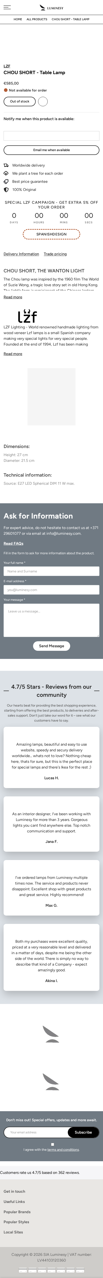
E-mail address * (15, 581)
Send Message (51, 646)
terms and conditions (63, 1150)
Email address (15, 127)
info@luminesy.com (63, 533)
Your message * (14, 599)
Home (18, 19)
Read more (13, 297)
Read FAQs (13, 543)
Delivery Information (21, 254)
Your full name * (14, 563)
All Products (37, 19)
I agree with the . (51, 1150)
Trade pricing (55, 254)
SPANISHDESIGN (51, 234)
